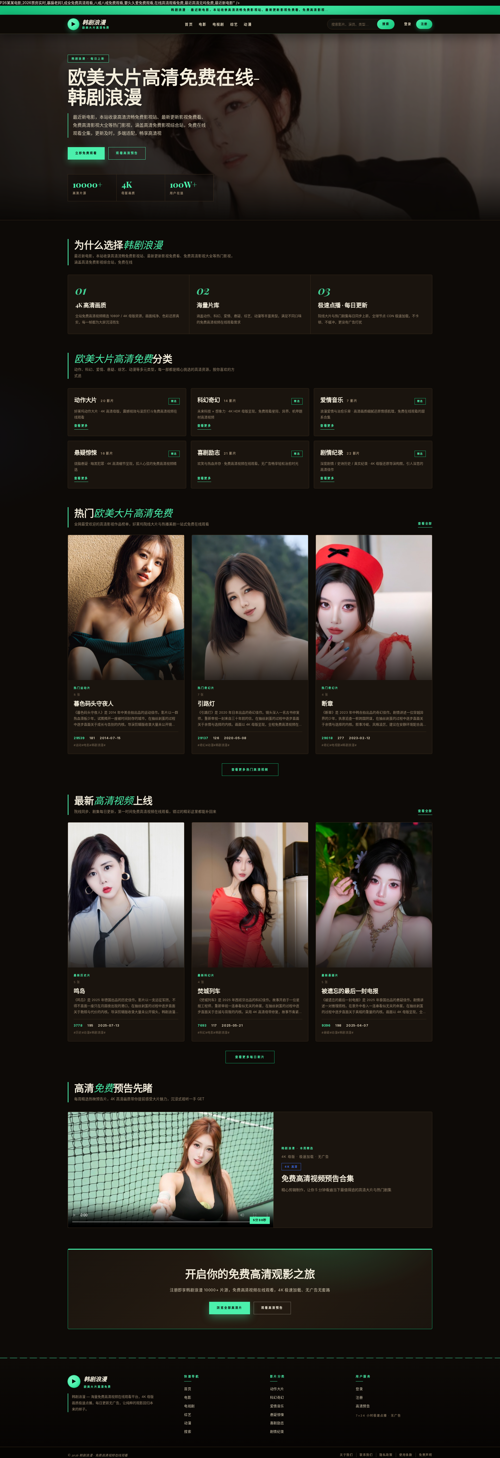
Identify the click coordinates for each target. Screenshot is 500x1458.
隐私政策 (386, 1455)
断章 (327, 703)
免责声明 (425, 1455)
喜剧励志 (277, 1423)
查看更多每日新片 (250, 1057)
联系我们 (366, 1455)
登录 (407, 24)
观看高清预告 (127, 153)
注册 (424, 24)
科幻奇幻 (277, 1397)
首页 (189, 24)
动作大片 (277, 1389)
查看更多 (81, 426)
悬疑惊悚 (277, 1414)
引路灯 (206, 703)
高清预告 (363, 1406)
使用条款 (406, 1455)
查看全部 (425, 523)
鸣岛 (79, 991)
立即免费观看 (86, 153)
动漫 (248, 24)
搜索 (385, 24)
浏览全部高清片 (229, 1308)
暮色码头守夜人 (93, 703)
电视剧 (218, 24)
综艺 (234, 24)
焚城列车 (209, 991)
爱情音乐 (277, 1406)
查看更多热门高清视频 (250, 769)
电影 (203, 24)
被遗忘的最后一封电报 (350, 991)
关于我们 (346, 1455)
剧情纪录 (277, 1431)
